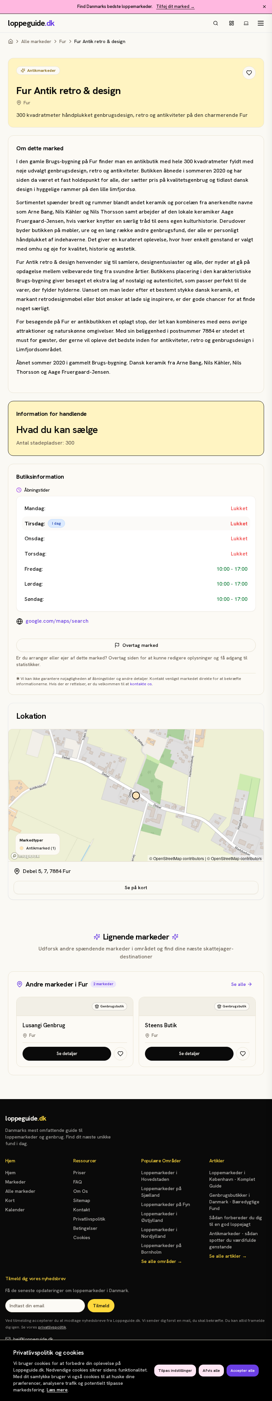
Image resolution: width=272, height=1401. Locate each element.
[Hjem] (10, 41)
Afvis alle (211, 1370)
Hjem (10, 1173)
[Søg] (215, 23)
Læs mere (57, 1390)
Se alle (238, 984)
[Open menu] (260, 23)
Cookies (81, 1237)
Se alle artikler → (228, 1256)
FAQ (77, 1182)
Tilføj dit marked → (175, 6)
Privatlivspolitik (89, 1219)
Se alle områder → (161, 1261)
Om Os (80, 1191)
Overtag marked (140, 645)
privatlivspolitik (52, 1327)
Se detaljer (67, 1053)
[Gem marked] (249, 72)
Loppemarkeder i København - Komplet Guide (232, 1179)
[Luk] (264, 6)
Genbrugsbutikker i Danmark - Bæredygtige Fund (234, 1201)
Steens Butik (161, 1025)
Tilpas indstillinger (175, 1370)
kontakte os (141, 684)
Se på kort (136, 888)
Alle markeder (36, 41)
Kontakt (81, 1210)
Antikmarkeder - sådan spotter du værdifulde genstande (233, 1240)
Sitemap (81, 1200)
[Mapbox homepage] (25, 856)
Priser (79, 1173)
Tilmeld (101, 1306)
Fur (62, 41)
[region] (136, 795)
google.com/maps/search (57, 620)
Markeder (15, 1182)
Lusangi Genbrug (44, 1025)
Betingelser (85, 1228)
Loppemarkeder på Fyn (165, 1204)
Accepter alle (243, 1370)
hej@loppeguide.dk (33, 1339)
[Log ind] (231, 23)
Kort (10, 1200)
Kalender (15, 1210)
